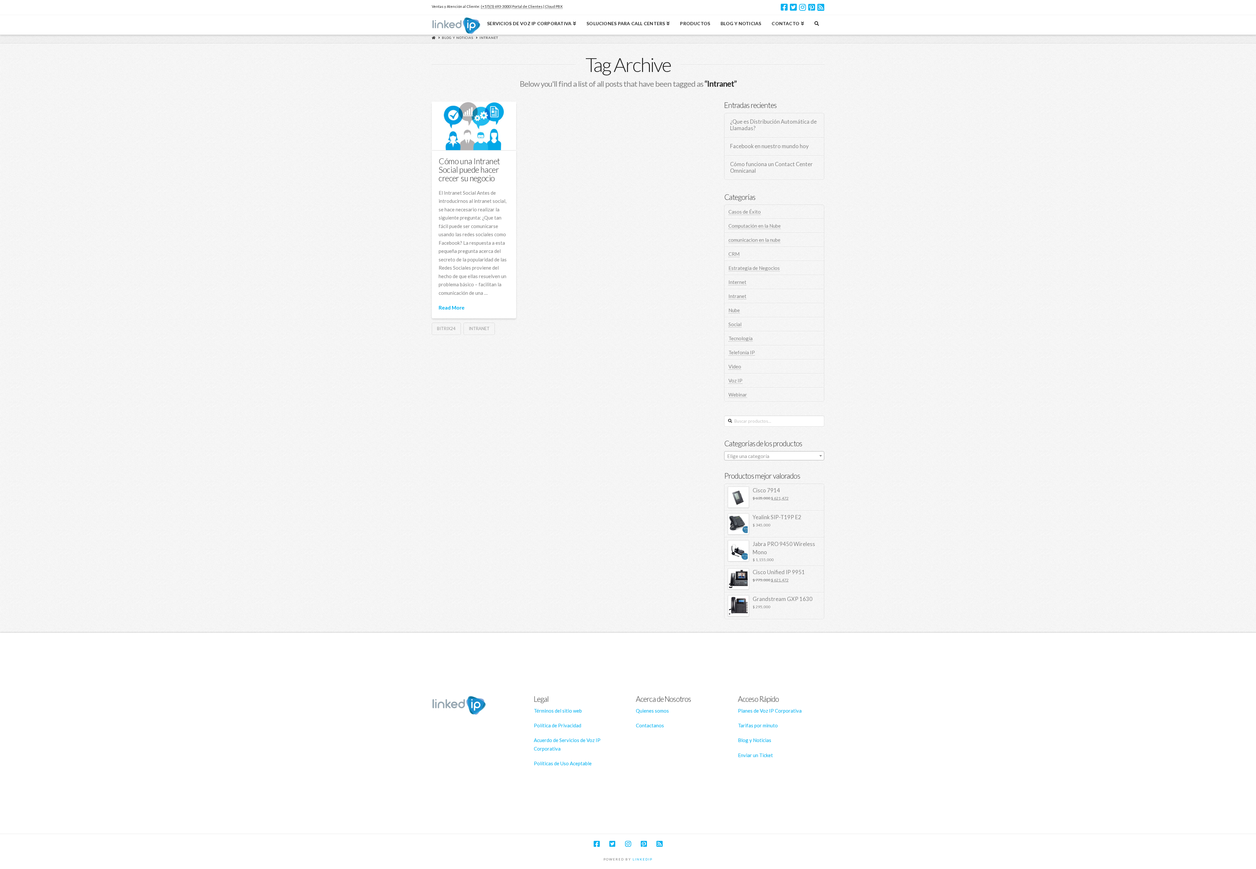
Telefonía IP (741, 352)
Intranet (489, 38)
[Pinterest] (811, 7)
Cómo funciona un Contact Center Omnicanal (771, 167)
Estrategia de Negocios (754, 268)
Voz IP (735, 380)
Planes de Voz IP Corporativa (770, 711)
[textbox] (774, 456)
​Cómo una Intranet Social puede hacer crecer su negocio (469, 169)
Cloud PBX (554, 6)
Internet (737, 282)
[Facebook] (784, 7)
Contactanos (650, 725)
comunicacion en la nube (754, 240)
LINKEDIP (643, 859)
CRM (734, 254)
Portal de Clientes (527, 6)
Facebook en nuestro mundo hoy (769, 146)
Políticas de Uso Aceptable (563, 763)
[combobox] (774, 455)
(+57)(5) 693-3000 (495, 6)
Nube (734, 310)
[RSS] (820, 7)
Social (734, 324)
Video (734, 366)
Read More (451, 307)
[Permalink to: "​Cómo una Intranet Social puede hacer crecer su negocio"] (474, 126)
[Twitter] (793, 7)
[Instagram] (802, 7)
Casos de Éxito (744, 212)
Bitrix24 (446, 328)
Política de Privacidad (557, 725)
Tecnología (740, 338)
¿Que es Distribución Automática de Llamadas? (773, 125)
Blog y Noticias (457, 38)
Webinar (737, 395)
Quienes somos (652, 711)
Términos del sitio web (558, 711)
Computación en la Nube (754, 226)
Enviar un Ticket (755, 755)
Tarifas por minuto (758, 725)
